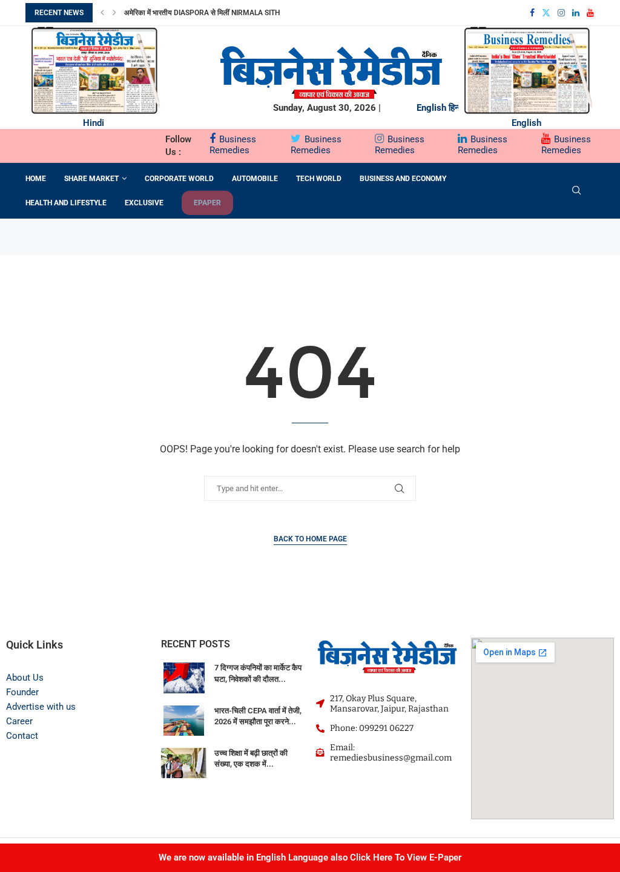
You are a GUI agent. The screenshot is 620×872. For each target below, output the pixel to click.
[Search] (576, 191)
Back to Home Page (310, 539)
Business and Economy (403, 178)
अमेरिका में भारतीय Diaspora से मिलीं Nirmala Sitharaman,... (221, 12)
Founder (22, 692)
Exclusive (144, 203)
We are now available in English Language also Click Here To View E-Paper (310, 857)
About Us (25, 677)
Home (35, 178)
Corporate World (179, 178)
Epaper (207, 203)
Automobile (255, 178)
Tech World (318, 178)
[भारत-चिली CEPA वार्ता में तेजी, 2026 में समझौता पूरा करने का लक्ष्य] (184, 720)
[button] (102, 12)
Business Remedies (232, 145)
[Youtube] (590, 13)
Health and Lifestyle (66, 203)
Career (19, 721)
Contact (22, 735)
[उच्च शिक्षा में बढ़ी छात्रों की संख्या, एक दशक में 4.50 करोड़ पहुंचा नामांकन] (184, 763)
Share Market (91, 178)
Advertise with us (41, 706)
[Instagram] (561, 13)
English (431, 107)
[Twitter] (546, 13)
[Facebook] (532, 13)
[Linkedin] (576, 13)
